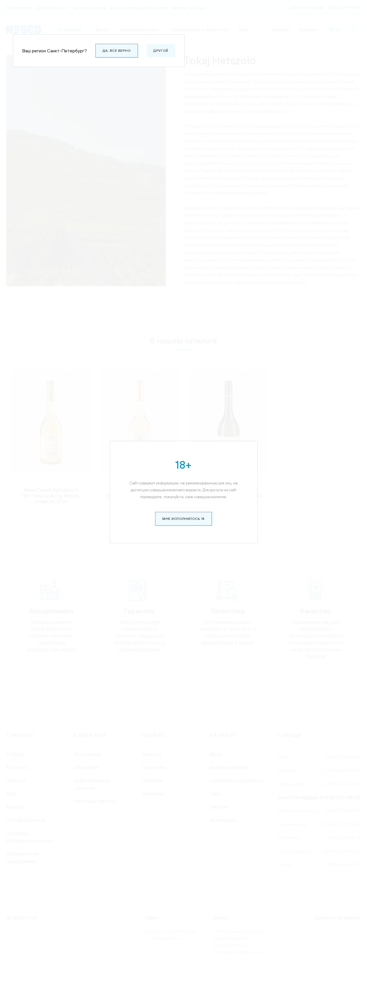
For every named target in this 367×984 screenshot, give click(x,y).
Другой (160, 51)
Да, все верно (117, 51)
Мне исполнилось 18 (183, 519)
